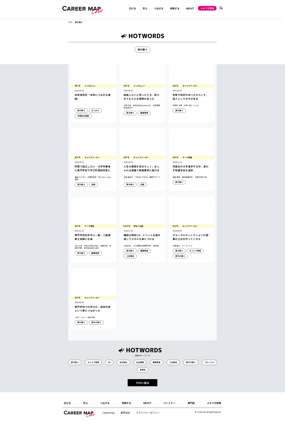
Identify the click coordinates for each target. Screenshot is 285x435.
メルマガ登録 (207, 8)
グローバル (209, 362)
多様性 (142, 369)
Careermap (109, 412)
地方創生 (123, 362)
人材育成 (173, 362)
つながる (105, 403)
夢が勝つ (75, 362)
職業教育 (156, 362)
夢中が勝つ (191, 362)
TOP (70, 22)
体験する (126, 403)
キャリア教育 (93, 362)
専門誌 (191, 403)
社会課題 (140, 362)
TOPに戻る (142, 383)
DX (109, 362)
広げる (67, 403)
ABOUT (190, 8)
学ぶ (85, 403)
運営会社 (125, 412)
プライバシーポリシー (148, 412)
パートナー (169, 403)
